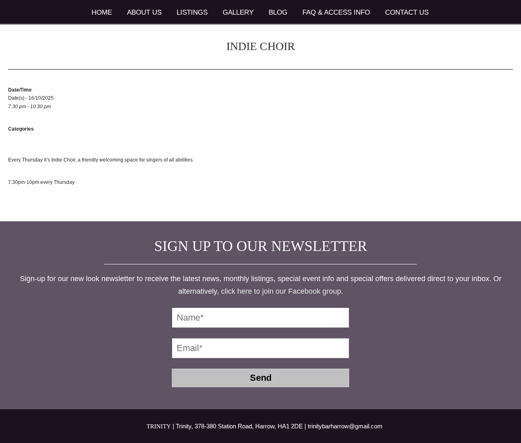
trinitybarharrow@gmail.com (345, 426)
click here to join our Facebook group (281, 291)
